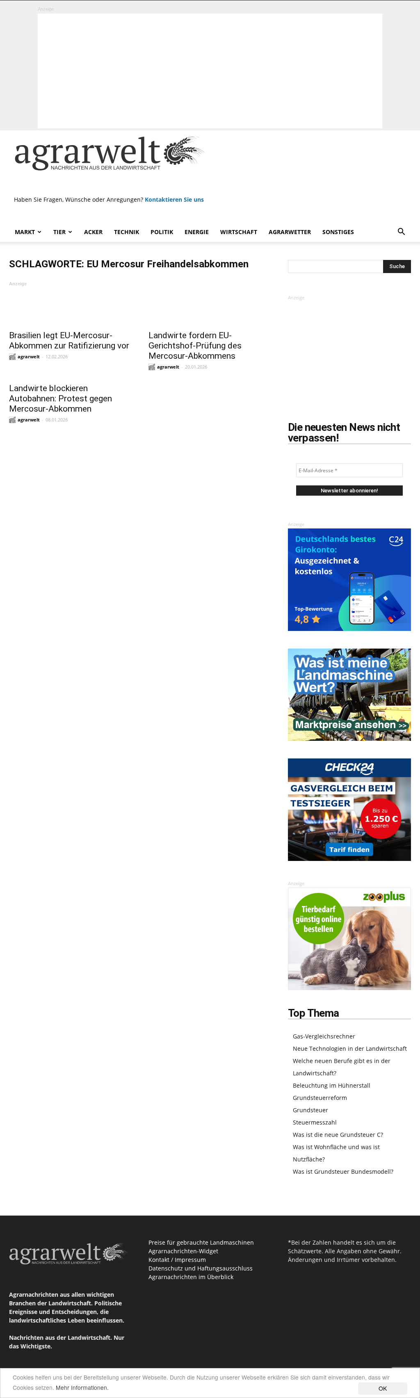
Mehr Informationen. (82, 1387)
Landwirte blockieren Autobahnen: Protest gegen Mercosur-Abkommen (60, 398)
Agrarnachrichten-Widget (183, 1251)
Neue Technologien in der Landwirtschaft (350, 1048)
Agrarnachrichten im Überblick (190, 1277)
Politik (162, 232)
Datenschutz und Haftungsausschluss (200, 1268)
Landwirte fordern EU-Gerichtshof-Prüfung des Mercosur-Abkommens (195, 345)
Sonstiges (338, 232)
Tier (59, 232)
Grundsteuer (310, 1110)
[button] (401, 233)
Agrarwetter (290, 232)
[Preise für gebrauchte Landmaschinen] (349, 738)
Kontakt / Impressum (177, 1260)
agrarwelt (29, 356)
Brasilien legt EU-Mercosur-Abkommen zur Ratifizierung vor (69, 340)
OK (383, 1388)
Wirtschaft (238, 232)
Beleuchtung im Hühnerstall (331, 1085)
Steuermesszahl (315, 1122)
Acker (93, 232)
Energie (197, 232)
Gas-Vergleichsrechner (324, 1036)
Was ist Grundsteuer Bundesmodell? (343, 1171)
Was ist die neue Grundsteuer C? (338, 1134)
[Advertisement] (210, 71)
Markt (25, 232)
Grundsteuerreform (320, 1098)
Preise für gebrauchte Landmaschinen (201, 1242)
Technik (126, 232)
